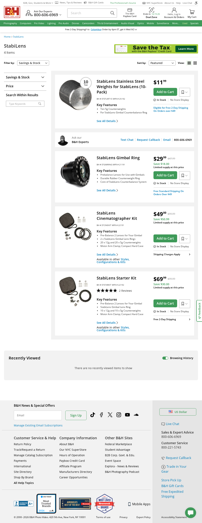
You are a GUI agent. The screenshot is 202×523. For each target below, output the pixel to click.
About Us (169, 2)
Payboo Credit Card (72, 461)
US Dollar (181, 412)
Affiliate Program (70, 466)
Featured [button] (157, 63)
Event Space (113, 461)
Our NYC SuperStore (72, 450)
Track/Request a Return (29, 450)
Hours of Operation (72, 455)
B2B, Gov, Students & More (37, 2)
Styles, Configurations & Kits (113, 260)
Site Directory (23, 472)
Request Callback (148, 139)
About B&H (66, 444)
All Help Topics (24, 483)
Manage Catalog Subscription (33, 455)
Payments (20, 461)
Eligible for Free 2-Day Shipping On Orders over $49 (170, 109)
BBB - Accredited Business (24, 504)
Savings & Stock (29, 63)
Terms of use (103, 517)
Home (7, 37)
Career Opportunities (73, 477)
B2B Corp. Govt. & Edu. (120, 455)
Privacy (123, 517)
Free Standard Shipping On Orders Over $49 (168, 192)
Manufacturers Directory (75, 472)
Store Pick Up (171, 480)
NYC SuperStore (155, 2)
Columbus (96, 29)
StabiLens (18, 37)
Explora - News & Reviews (122, 466)
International (22, 466)
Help (178, 2)
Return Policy (22, 444)
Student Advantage (117, 450)
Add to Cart (165, 92)
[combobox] (162, 63)
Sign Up (76, 415)
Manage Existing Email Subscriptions (38, 425)
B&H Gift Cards (172, 486)
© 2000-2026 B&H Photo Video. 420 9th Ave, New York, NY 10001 (50, 517)
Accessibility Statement (174, 517)
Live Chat (187, 2)
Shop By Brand (23, 477)
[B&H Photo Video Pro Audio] (13, 12)
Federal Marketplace (118, 444)
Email (167, 139)
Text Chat (127, 139)
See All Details (106, 121)
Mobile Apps (141, 504)
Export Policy (144, 517)
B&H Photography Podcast (122, 472)
